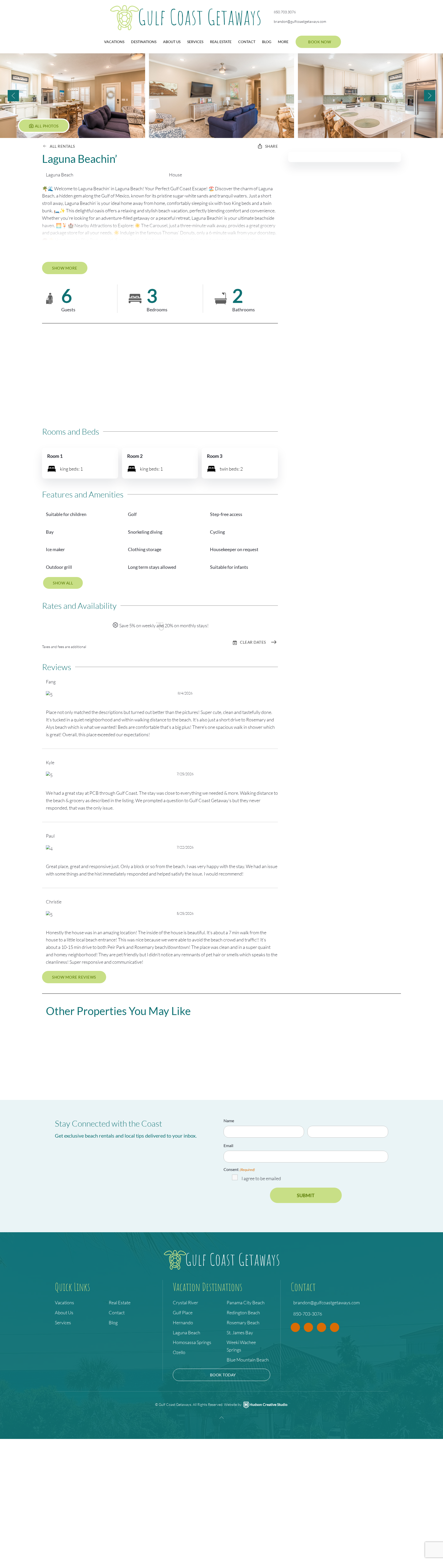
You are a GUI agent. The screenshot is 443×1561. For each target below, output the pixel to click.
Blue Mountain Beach (248, 1360)
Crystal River (185, 1302)
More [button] (283, 41)
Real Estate (220, 41)
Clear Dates (253, 642)
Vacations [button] (114, 41)
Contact (246, 41)
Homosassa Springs (192, 1342)
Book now (319, 41)
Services (195, 41)
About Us (171, 41)
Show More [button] (64, 268)
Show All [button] (63, 583)
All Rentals (62, 146)
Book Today (223, 1375)
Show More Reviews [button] (74, 977)
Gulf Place (183, 1312)
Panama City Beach (246, 1302)
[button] (73, 95)
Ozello (179, 1352)
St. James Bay (240, 1332)
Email (228, 1145)
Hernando (183, 1322)
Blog (266, 41)
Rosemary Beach (243, 1322)
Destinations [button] (143, 41)
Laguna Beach (186, 1332)
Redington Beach (243, 1312)
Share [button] (271, 146)
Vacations (64, 1302)
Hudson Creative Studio (268, 1404)
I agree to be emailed (261, 1178)
